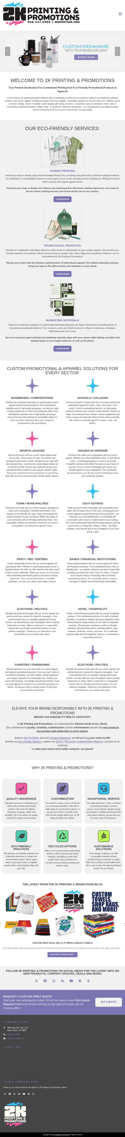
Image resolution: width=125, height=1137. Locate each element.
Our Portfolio (31, 738)
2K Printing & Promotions (61, 1134)
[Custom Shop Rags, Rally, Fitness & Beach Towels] (62, 913)
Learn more (62, 199)
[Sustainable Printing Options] (103, 838)
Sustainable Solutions (103, 848)
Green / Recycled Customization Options (79, 741)
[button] (120, 14)
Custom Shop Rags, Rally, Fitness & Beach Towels (62, 943)
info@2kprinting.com (16, 1038)
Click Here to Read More (62, 954)
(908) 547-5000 (13, 1034)
